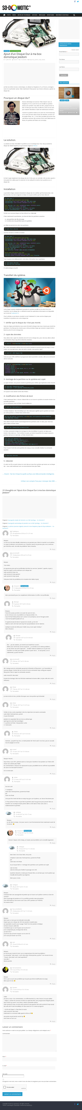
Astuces (34, 15)
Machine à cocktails (62, 15)
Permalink (15, 535)
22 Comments (23, 59)
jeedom (36, 59)
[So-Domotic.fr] (16, 5)
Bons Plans (50, 15)
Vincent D (15, 59)
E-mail (4, 1065)
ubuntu (43, 59)
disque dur (31, 59)
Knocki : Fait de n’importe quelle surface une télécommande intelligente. (28, 474)
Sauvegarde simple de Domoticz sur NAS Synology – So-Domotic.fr (26, 520)
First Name (62, 59)
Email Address (63, 51)
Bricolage (42, 15)
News (14, 15)
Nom (4, 1056)
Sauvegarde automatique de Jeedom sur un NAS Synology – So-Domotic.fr (28, 523)
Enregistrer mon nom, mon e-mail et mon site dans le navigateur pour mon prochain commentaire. (29, 1081)
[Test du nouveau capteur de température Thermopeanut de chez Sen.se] (69, 88)
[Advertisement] (29, 74)
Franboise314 (15, 313)
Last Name (62, 67)
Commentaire (6, 1033)
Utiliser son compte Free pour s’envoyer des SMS (39, 481)
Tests (9, 15)
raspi (40, 59)
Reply (53, 549)
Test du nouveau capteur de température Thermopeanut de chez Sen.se (69, 106)
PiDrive (35, 145)
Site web (4, 1074)
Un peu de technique (24, 15)
